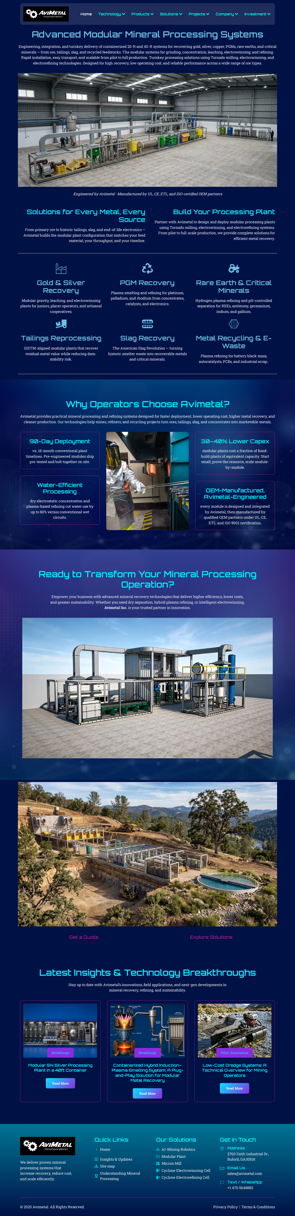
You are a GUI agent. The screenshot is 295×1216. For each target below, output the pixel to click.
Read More (60, 1083)
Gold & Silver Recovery (61, 286)
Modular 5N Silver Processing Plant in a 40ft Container (60, 1067)
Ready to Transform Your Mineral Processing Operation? (148, 579)
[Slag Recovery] (147, 323)
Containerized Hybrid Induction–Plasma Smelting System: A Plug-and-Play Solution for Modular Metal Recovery (147, 1073)
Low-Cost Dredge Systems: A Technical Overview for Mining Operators (234, 1070)
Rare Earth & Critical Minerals (234, 286)
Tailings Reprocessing (61, 338)
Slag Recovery (147, 338)
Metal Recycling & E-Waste (234, 342)
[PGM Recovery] (147, 268)
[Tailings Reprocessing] (61, 323)
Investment (255, 14)
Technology (109, 14)
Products (140, 14)
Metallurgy (60, 1053)
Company (225, 14)
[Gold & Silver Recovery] (61, 268)
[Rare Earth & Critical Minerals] (233, 268)
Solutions (169, 14)
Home (86, 14)
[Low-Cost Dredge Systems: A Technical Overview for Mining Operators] (234, 1031)
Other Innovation (235, 1053)
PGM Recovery (147, 283)
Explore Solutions (211, 937)
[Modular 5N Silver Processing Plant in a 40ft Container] (60, 1031)
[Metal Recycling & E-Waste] (233, 323)
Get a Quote (83, 937)
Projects (197, 14)
